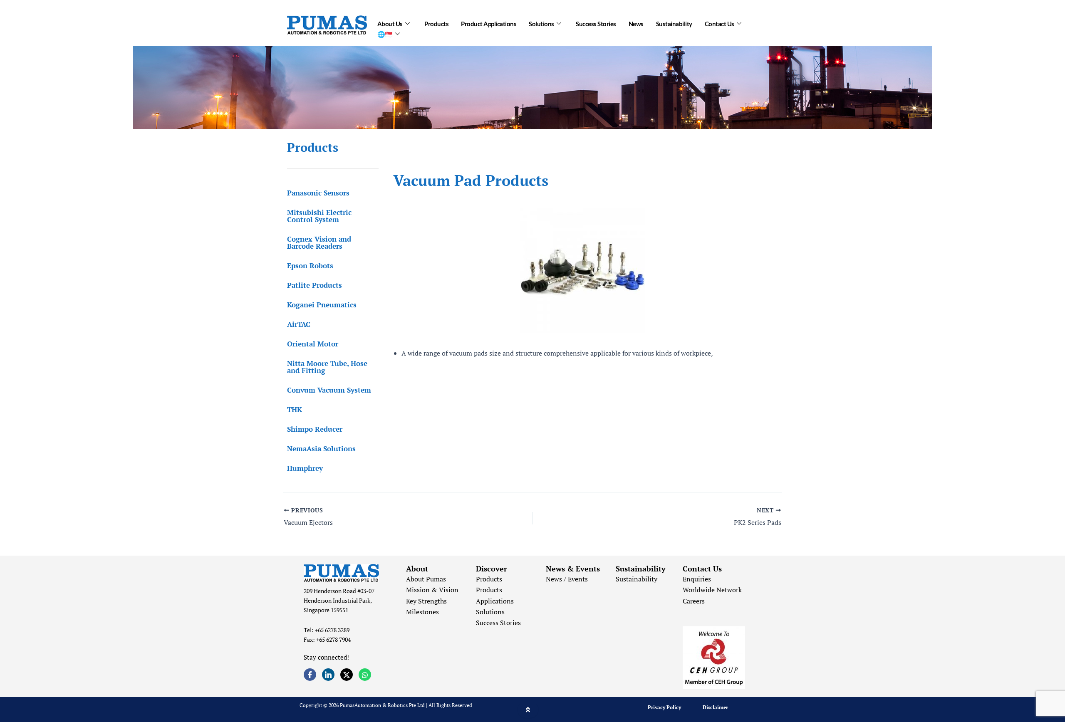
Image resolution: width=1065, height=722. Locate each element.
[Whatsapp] (365, 674)
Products (436, 23)
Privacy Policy (664, 707)
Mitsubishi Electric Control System (319, 216)
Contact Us (719, 23)
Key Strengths (426, 601)
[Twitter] (346, 674)
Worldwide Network (712, 589)
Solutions (541, 23)
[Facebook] (310, 674)
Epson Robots (310, 265)
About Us (390, 23)
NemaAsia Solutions (321, 448)
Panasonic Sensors (318, 193)
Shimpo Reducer (314, 429)
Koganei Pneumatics (322, 304)
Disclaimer (715, 707)
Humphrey (305, 468)
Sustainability (674, 23)
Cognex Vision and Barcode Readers (319, 242)
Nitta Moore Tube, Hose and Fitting (327, 367)
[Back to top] (528, 709)
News (636, 23)
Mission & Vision (432, 589)
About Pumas (426, 579)
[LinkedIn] (328, 674)
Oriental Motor (312, 344)
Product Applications (488, 23)
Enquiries (697, 579)
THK (294, 409)
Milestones (422, 611)
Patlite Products (314, 285)
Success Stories (596, 23)
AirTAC (298, 324)
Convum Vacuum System (329, 390)
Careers (694, 601)
